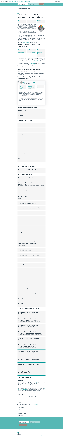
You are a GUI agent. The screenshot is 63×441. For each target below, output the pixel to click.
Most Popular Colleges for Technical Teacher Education (27, 164)
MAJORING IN (31, 420)
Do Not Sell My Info (43, 435)
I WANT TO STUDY (21, 420)
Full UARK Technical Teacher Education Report (26, 102)
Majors (9, 1)
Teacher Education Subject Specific (16, 1)
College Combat (32, 63)
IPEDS (37, 382)
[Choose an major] (33, 4)
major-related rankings (35, 60)
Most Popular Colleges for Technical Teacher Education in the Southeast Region (31, 162)
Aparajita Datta (35, 404)
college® (19, 434)
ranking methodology (26, 42)
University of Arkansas (29, 82)
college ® (5, 1)
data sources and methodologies (30, 392)
